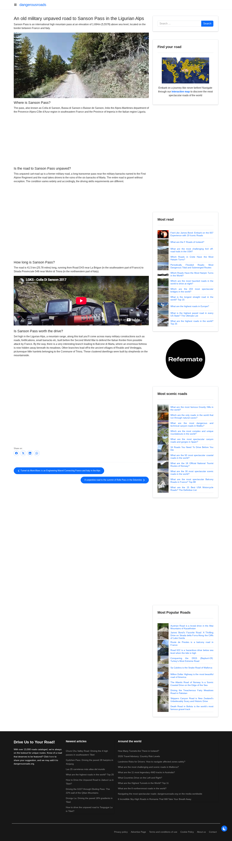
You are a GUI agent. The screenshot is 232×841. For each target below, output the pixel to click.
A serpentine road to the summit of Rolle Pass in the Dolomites (113, 480)
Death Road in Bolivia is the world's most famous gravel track (191, 707)
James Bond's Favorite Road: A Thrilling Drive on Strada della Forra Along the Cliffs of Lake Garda (191, 635)
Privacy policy (121, 832)
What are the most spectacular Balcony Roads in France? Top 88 (191, 480)
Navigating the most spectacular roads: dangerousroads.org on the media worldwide (160, 794)
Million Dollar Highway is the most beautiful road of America (191, 675)
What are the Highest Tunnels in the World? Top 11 (143, 783)
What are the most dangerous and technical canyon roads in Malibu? (191, 424)
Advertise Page (138, 832)
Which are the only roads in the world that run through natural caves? (191, 416)
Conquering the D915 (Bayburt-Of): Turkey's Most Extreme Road (191, 659)
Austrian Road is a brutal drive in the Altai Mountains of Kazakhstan (191, 627)
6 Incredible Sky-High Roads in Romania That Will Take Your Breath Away (154, 799)
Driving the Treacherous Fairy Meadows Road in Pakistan (191, 691)
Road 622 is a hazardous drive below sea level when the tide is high (191, 651)
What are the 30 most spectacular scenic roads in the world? (191, 472)
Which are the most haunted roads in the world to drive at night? (191, 282)
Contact (213, 832)
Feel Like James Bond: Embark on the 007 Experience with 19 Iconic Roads (191, 234)
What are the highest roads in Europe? (189, 306)
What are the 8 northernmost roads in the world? (142, 788)
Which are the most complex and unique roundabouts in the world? (191, 432)
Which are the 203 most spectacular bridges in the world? (191, 290)
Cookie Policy (187, 832)
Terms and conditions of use (163, 832)
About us (201, 832)
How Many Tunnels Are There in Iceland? (138, 751)
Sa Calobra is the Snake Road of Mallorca (191, 667)
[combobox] (179, 24)
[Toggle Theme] (224, 829)
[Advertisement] (81, 139)
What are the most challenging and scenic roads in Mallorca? (148, 767)
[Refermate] (185, 358)
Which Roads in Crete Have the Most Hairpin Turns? (191, 258)
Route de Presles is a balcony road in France (191, 643)
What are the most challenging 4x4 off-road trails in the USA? (191, 250)
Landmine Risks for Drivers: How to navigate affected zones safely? (151, 761)
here (51, 756)
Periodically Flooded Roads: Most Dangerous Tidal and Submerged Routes (191, 266)
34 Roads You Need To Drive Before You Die (191, 448)
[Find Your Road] (185, 70)
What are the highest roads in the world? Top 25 (191, 322)
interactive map (181, 91)
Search (207, 23)
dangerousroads (32, 5)
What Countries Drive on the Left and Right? (140, 777)
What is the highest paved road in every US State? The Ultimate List (191, 314)
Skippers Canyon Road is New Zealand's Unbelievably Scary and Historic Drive (191, 699)
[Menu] (16, 4)
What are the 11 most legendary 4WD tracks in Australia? (146, 772)
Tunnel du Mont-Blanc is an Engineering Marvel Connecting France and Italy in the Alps (60, 471)
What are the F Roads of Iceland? (187, 242)
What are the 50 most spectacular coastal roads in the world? (191, 456)
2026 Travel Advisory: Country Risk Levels (139, 756)
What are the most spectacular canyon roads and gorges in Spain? (191, 440)
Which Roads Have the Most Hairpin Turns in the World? (191, 274)
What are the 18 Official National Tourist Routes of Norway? (191, 464)
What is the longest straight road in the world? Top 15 (191, 298)
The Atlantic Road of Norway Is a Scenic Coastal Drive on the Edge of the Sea (191, 683)
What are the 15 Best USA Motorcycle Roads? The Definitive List (191, 488)
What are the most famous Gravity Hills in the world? (191, 408)
